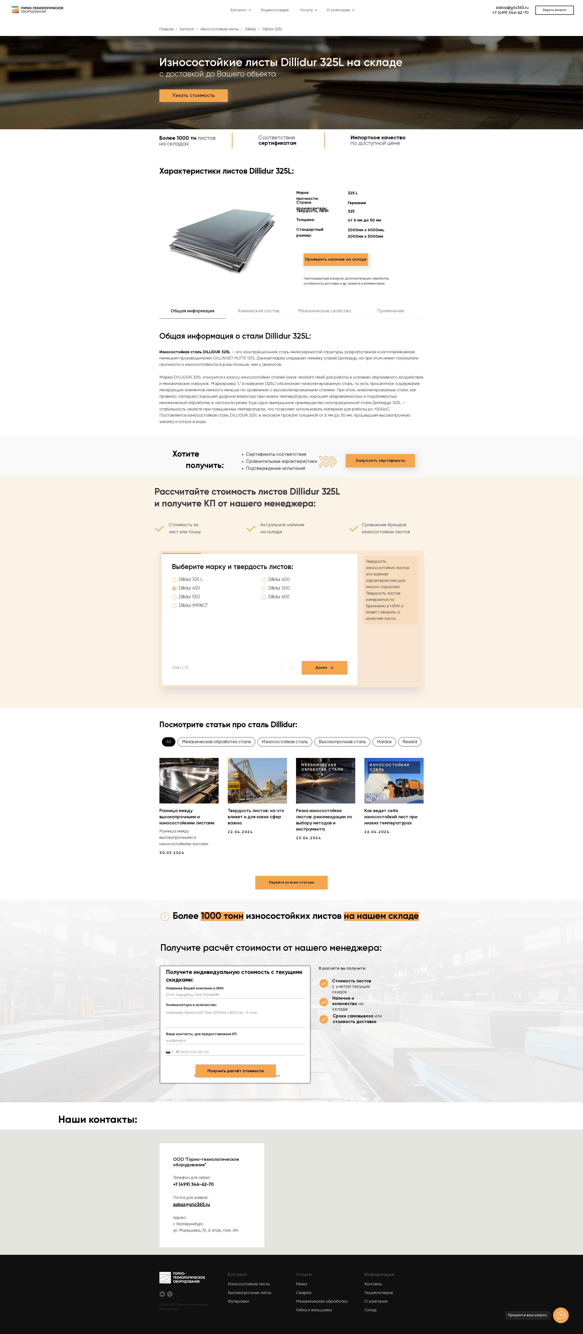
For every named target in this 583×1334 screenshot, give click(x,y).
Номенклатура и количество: (191, 1005)
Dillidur (250, 29)
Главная (166, 29)
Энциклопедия (275, 10)
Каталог (239, 10)
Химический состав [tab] (258, 311)
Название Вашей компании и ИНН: (195, 988)
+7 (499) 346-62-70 (510, 13)
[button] (554, 10)
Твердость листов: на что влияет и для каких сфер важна (256, 817)
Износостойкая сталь (285, 741)
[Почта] (162, 1294)
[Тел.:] (170, 1294)
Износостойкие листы (220, 29)
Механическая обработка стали (216, 741)
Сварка (303, 1293)
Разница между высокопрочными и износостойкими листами (186, 817)
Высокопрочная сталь (342, 741)
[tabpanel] (291, 379)
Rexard (410, 741)
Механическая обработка (321, 1301)
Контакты (373, 1284)
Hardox (384, 741)
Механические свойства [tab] (324, 311)
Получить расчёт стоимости (235, 1071)
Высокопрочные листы (249, 1293)
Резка (301, 1284)
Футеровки (238, 1301)
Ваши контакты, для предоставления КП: (201, 1034)
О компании (339, 10)
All (168, 741)
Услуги (307, 10)
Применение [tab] (390, 311)
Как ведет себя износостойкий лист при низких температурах (390, 817)
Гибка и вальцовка (314, 1310)
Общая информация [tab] (192, 311)
